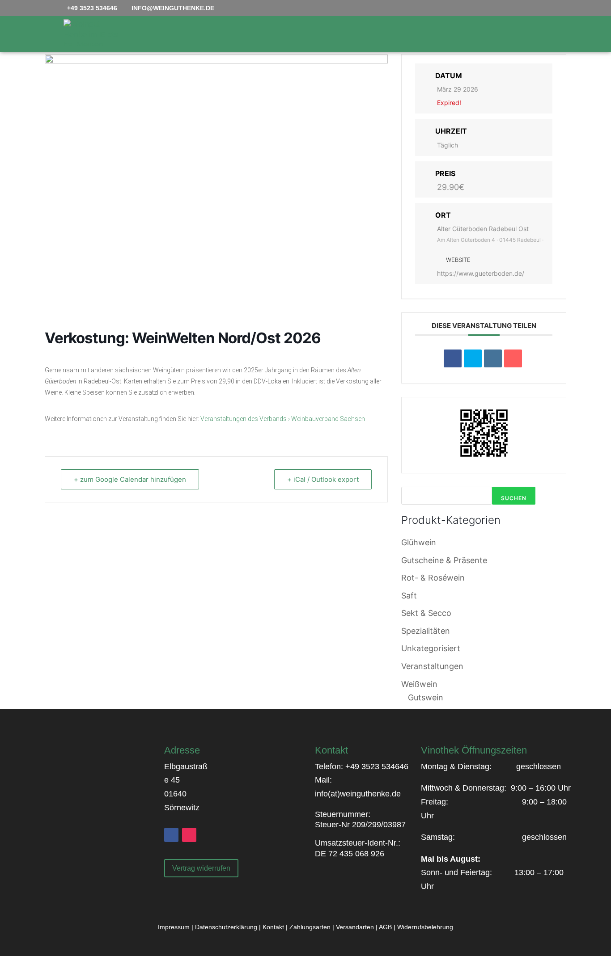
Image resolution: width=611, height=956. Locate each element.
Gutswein (425, 697)
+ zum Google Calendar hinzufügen (130, 479)
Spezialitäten (425, 631)
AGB (385, 927)
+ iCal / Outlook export (323, 479)
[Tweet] (473, 358)
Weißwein (419, 684)
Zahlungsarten (310, 927)
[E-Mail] (513, 358)
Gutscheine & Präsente (444, 560)
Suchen (513, 498)
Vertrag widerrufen (201, 868)
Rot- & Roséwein (433, 577)
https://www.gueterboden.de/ (480, 273)
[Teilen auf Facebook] (453, 358)
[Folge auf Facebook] (171, 835)
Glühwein (418, 542)
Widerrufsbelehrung (425, 927)
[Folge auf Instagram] (189, 835)
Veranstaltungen (432, 666)
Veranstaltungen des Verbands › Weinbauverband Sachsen (282, 418)
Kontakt (273, 927)
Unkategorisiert (430, 648)
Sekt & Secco (426, 613)
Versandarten (355, 927)
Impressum (174, 927)
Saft (409, 595)
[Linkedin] (493, 358)
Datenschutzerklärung (226, 927)
